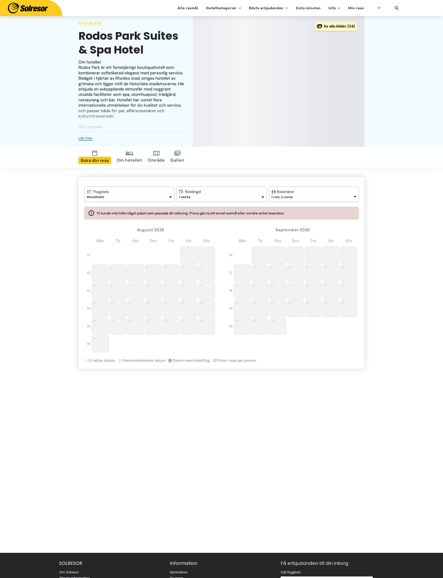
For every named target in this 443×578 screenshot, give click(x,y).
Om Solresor (69, 572)
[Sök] (396, 8)
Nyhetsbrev (179, 572)
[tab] (95, 157)
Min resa (356, 8)
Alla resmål (187, 8)
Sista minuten (308, 8)
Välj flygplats (291, 572)
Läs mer (85, 138)
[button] (314, 194)
